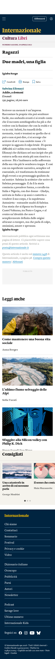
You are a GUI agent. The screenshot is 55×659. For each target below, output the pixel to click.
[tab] (25, 500)
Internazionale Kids (16, 623)
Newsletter (11, 595)
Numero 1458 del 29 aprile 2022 (17, 45)
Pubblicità (11, 576)
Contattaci (11, 530)
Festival (9, 542)
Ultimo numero (14, 617)
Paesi (8, 583)
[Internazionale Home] (18, 515)
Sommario (11, 536)
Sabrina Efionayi (13, 89)
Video (8, 555)
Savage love (12, 611)
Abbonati (18, 262)
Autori (8, 589)
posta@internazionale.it (15, 247)
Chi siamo (11, 524)
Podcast (9, 604)
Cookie (14, 653)
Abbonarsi (39, 19)
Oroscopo (10, 570)
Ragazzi (10, 52)
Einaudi (7, 96)
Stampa (26, 82)
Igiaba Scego (10, 73)
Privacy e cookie (14, 549)
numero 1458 (40, 254)
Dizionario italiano (16, 564)
